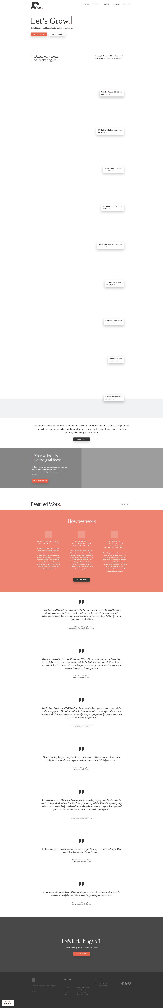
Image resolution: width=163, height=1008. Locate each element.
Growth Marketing (81, 992)
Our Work (66, 987)
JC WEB (129, 990)
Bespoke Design (157, 504)
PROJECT (101, 132)
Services (96, 4)
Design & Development (82, 987)
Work (87, 4)
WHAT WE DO (81, 439)
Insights (116, 4)
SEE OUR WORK (57, 34)
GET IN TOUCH (39, 34)
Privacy (118, 990)
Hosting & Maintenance (82, 994)
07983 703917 (102, 986)
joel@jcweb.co (102, 983)
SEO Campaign (158, 513)
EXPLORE (154, 501)
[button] (8, 1003)
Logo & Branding (157, 511)
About (106, 4)
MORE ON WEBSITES (40, 480)
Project (104, 94)
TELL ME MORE (81, 579)
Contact (127, 4)
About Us (66, 992)
